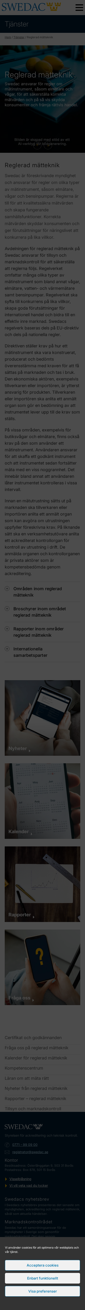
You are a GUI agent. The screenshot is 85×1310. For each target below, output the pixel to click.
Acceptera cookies (43, 1265)
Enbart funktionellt (42, 1278)
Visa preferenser (42, 1291)
